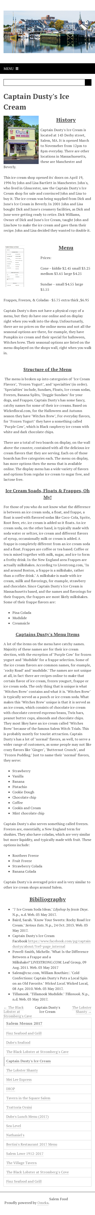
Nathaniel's (15, 1135)
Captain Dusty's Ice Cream (28, 1060)
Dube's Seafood (18, 1042)
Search (88, 82)
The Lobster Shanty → (81, 1009)
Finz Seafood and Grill (24, 1033)
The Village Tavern (21, 1162)
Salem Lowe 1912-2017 (25, 1153)
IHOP (10, 1088)
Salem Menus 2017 (24, 1023)
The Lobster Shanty (22, 1070)
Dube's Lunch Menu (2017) (27, 1116)
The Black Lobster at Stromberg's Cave (37, 1051)
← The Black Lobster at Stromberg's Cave (18, 1011)
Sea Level (13, 1125)
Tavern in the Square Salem (28, 1098)
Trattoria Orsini (19, 1107)
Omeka (42, 1202)
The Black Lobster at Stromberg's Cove (37, 1172)
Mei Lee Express (19, 1079)
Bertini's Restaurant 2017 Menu (31, 1144)
